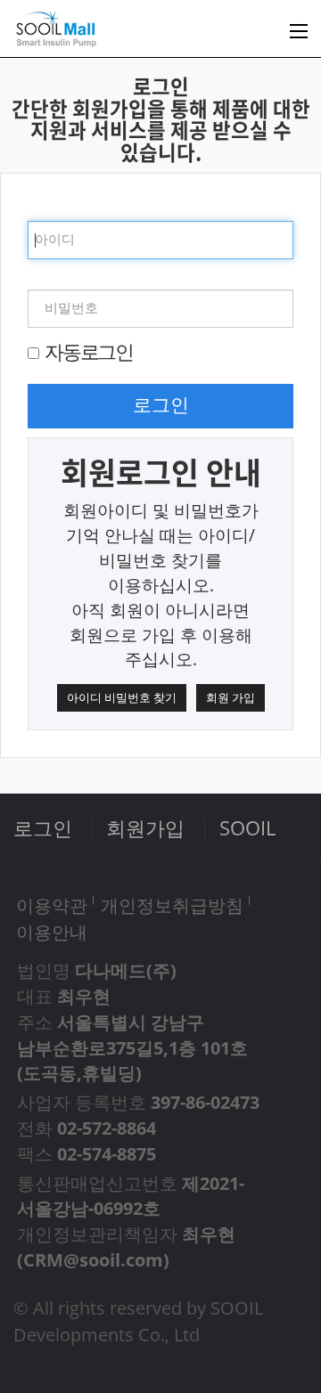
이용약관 (51, 904)
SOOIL (247, 828)
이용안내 (51, 931)
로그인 (161, 405)
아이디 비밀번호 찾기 (122, 697)
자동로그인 (89, 351)
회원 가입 (230, 697)
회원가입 (145, 828)
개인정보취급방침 (172, 904)
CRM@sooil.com (93, 1259)
